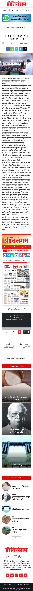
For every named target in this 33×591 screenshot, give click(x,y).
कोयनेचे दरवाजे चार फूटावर (16, 464)
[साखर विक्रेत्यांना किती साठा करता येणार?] (16, 386)
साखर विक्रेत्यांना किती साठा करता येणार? (16, 398)
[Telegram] (21, 49)
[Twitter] (16, 49)
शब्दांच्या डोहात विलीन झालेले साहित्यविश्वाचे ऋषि (16, 431)
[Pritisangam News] (3, 43)
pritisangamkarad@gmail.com (16, 557)
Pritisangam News (12, 43)
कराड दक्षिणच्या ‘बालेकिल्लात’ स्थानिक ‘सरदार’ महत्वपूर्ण (9, 346)
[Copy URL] (25, 49)
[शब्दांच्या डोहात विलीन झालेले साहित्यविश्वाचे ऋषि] (16, 419)
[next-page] (6, 471)
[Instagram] (12, 575)
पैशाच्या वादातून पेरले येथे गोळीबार (19, 531)
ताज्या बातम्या (14, 483)
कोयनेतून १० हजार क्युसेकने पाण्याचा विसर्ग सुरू (24, 346)
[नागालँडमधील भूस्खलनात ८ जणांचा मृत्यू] (6, 519)
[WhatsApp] (12, 49)
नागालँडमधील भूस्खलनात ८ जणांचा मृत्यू (20, 520)
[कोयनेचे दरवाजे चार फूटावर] (16, 451)
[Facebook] (8, 49)
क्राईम (13, 516)
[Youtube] (25, 575)
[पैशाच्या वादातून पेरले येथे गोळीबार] (6, 530)
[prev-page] (3, 471)
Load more (16, 538)
